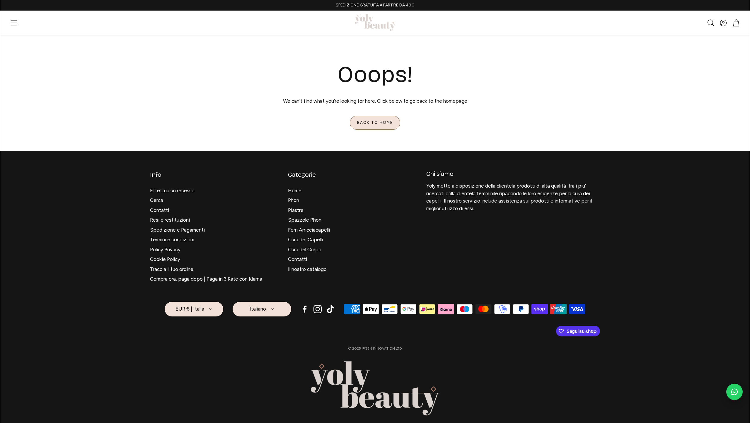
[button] (14, 23)
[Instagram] (317, 309)
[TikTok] (330, 309)
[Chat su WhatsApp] (734, 392)
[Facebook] (305, 309)
